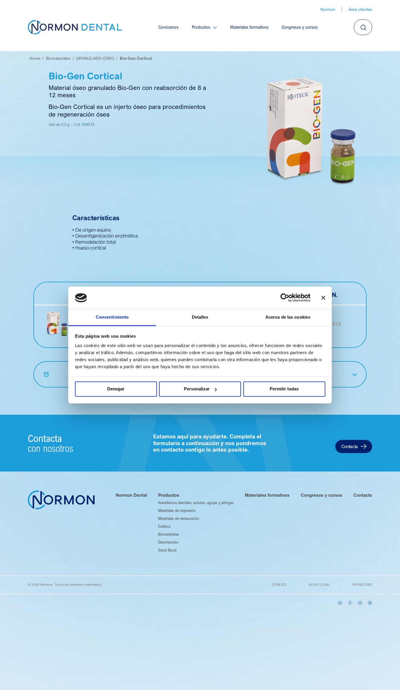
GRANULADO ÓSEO (95, 58)
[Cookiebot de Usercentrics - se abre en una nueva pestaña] (284, 297)
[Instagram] (370, 603)
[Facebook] (350, 603)
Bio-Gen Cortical (136, 58)
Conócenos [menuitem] (168, 27)
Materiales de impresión (177, 510)
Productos (168, 495)
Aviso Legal (319, 585)
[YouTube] (360, 603)
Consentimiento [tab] (112, 317)
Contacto (362, 495)
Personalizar (197, 389)
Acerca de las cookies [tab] (287, 317)
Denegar (115, 389)
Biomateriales (58, 58)
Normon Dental (131, 495)
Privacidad (362, 585)
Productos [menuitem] (201, 27)
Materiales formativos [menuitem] (249, 27)
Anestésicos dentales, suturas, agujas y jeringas (196, 502)
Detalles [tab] (200, 317)
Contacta (349, 446)
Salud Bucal (167, 550)
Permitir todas (284, 389)
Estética (164, 526)
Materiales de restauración (178, 518)
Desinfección (168, 542)
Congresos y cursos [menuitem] (300, 27)
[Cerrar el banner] (323, 298)
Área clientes (360, 9)
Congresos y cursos (321, 495)
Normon (327, 9)
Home (34, 58)
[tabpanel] (310, 130)
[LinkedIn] (340, 603)
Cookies (279, 585)
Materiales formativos (267, 495)
